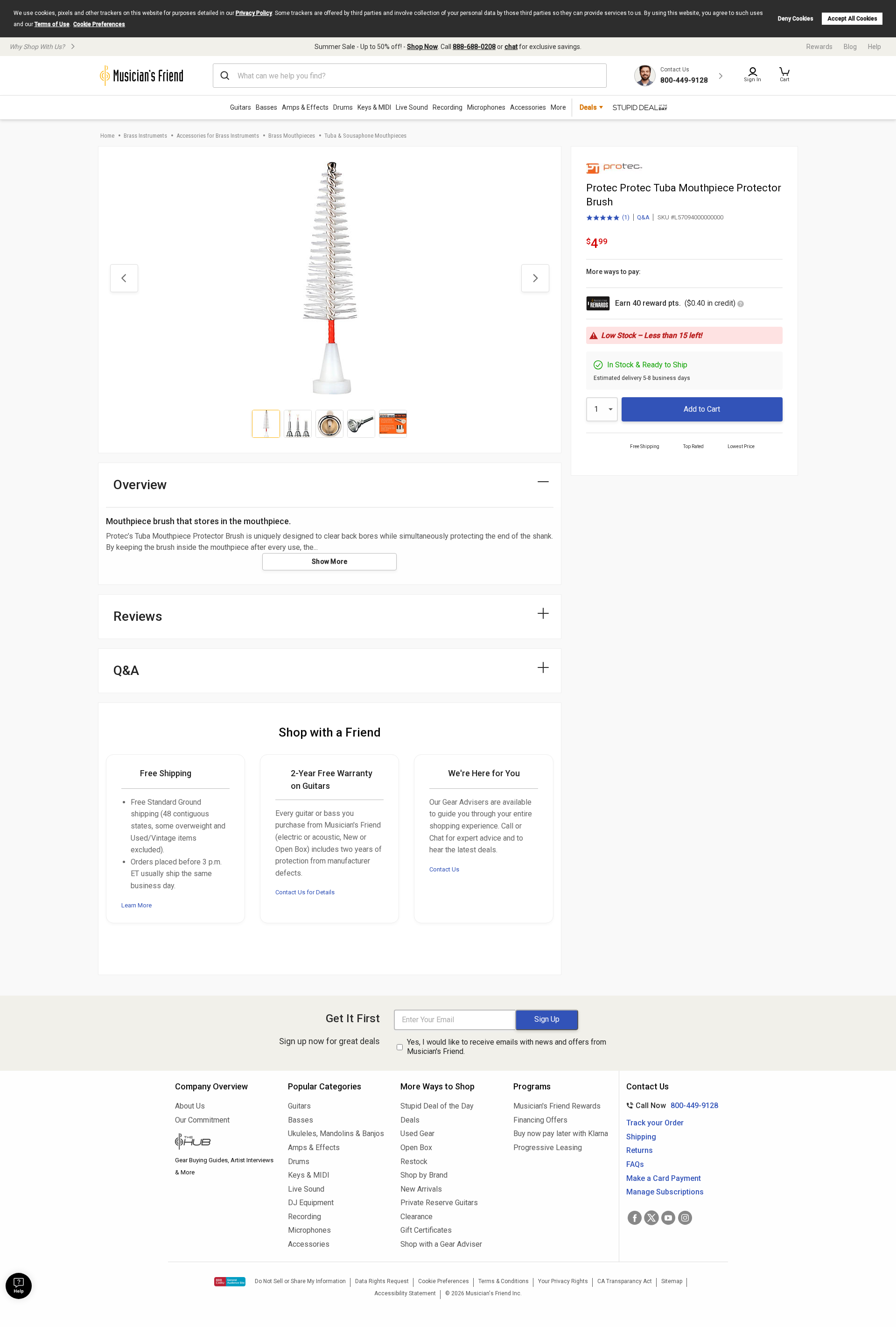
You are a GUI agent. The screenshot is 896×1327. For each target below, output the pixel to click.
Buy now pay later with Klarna (560, 1133)
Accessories (528, 107)
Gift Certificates (426, 1230)
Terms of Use (52, 24)
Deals (410, 1120)
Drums (343, 107)
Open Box (416, 1147)
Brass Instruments (145, 135)
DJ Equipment (311, 1202)
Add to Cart (702, 409)
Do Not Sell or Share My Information (300, 1281)
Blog (850, 46)
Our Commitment (202, 1120)
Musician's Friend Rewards (557, 1106)
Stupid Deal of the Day (437, 1106)
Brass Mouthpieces (291, 135)
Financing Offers (540, 1120)
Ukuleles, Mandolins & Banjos (336, 1133)
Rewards (819, 46)
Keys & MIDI (374, 107)
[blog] (224, 1142)
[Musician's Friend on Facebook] (634, 1217)
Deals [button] (588, 107)
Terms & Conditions (503, 1281)
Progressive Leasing (547, 1147)
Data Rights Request (382, 1281)
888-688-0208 (474, 46)
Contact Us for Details (305, 892)
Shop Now (422, 46)
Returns (639, 1150)
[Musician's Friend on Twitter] (651, 1217)
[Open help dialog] (19, 1286)
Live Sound (412, 107)
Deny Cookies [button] (795, 18)
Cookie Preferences (99, 24)
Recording (447, 107)
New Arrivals (421, 1189)
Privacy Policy (254, 13)
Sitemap (671, 1281)
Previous (124, 278)
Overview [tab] (140, 484)
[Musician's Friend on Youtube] (668, 1217)
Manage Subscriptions (665, 1191)
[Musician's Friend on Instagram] (685, 1217)
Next (535, 278)
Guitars (240, 107)
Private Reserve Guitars (439, 1202)
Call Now (670, 1105)
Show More (330, 561)
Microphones (486, 107)
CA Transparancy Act (624, 1281)
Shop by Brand (424, 1175)
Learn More (136, 905)
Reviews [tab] (137, 616)
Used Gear (417, 1133)
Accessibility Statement (405, 1293)
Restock (413, 1161)
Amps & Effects (305, 107)
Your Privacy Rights (563, 1281)
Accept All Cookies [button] (852, 18)
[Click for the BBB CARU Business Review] (229, 1281)
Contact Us (444, 869)
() (608, 218)
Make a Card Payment (663, 1178)
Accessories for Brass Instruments (217, 135)
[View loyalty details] (740, 304)
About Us (190, 1106)
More (558, 107)
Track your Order (655, 1122)
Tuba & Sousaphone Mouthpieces (365, 135)
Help (874, 46)
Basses (266, 107)
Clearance (416, 1216)
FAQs (635, 1164)
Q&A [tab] (126, 670)
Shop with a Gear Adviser (441, 1244)
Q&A (643, 217)
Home (107, 135)
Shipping (641, 1136)
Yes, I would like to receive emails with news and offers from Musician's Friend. (506, 1047)
